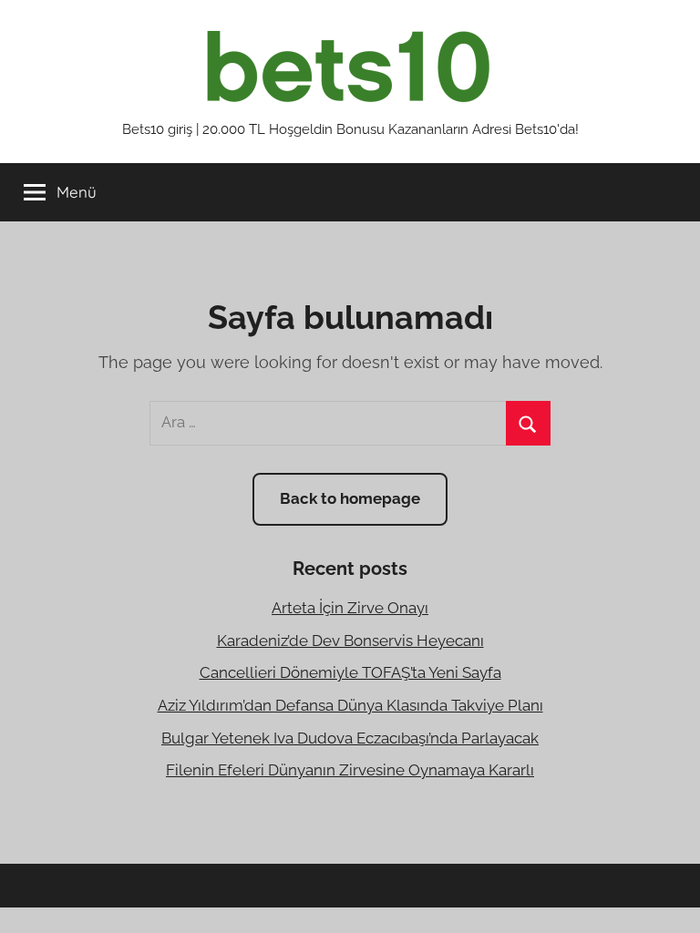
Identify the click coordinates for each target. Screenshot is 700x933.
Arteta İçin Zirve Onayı (350, 608)
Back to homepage (350, 498)
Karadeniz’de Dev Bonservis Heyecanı (350, 640)
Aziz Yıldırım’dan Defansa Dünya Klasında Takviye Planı (350, 705)
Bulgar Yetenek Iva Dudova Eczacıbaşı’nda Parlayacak (350, 738)
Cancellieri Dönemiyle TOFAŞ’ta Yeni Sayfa (350, 672)
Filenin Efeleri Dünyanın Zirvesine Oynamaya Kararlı (350, 770)
